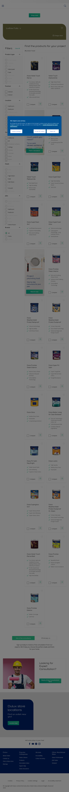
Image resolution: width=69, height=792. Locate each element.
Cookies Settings (16, 131)
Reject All (52, 131)
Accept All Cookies (40, 131)
